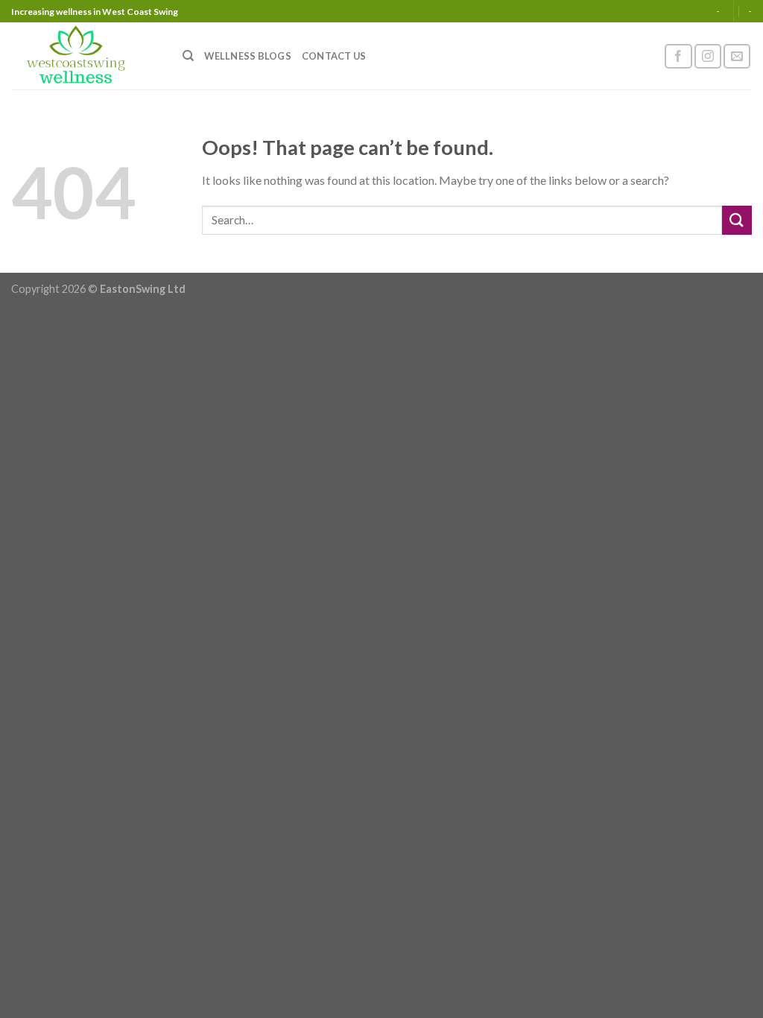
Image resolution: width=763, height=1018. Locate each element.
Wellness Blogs (247, 56)
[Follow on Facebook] (678, 56)
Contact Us (334, 56)
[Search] (188, 56)
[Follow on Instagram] (707, 56)
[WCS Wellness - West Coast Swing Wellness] (85, 55)
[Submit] (737, 220)
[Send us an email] (737, 56)
